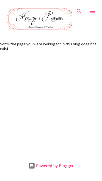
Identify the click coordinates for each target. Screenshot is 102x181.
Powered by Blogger (54, 165)
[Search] (79, 10)
